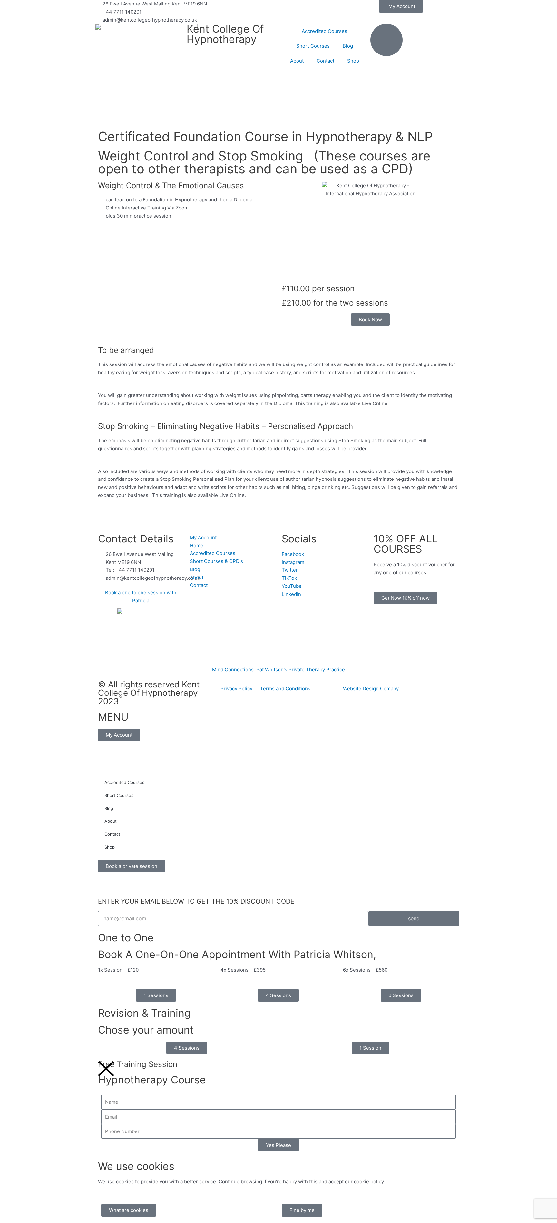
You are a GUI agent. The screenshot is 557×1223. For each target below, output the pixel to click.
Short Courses (313, 46)
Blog (348, 46)
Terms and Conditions (285, 688)
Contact (325, 61)
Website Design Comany (371, 688)
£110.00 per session (318, 288)
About (297, 61)
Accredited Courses (324, 31)
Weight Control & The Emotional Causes (171, 185)
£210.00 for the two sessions (335, 302)
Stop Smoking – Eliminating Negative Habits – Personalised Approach (225, 426)
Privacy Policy (240, 688)
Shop (353, 61)
